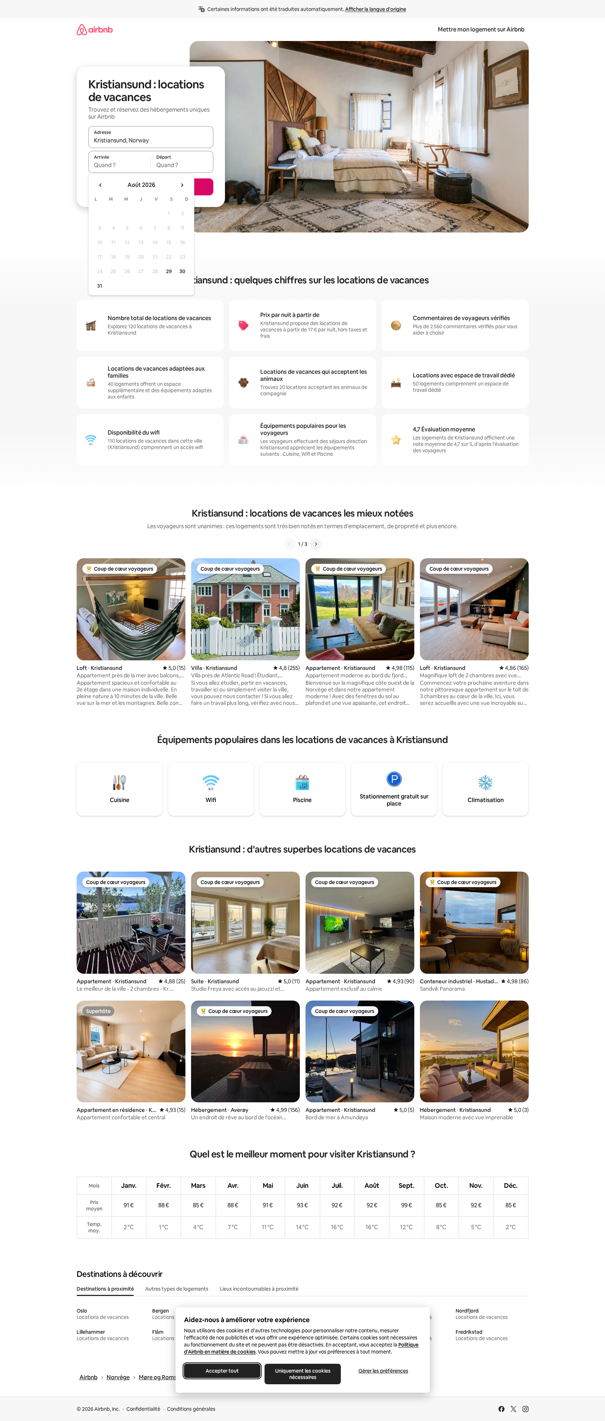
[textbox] (119, 165)
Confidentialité (143, 1409)
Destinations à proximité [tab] (105, 1289)
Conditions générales (191, 1409)
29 (169, 271)
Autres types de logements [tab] (176, 1289)
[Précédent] (289, 544)
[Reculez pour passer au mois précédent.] (101, 185)
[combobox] (151, 140)
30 (182, 271)
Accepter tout (222, 1371)
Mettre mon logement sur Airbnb (481, 29)
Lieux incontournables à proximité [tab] (259, 1289)
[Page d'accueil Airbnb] (95, 29)
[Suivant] (315, 544)
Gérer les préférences (383, 1371)
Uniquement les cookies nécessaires (302, 1374)
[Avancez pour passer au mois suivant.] (182, 185)
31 (99, 286)
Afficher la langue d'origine (375, 9)
